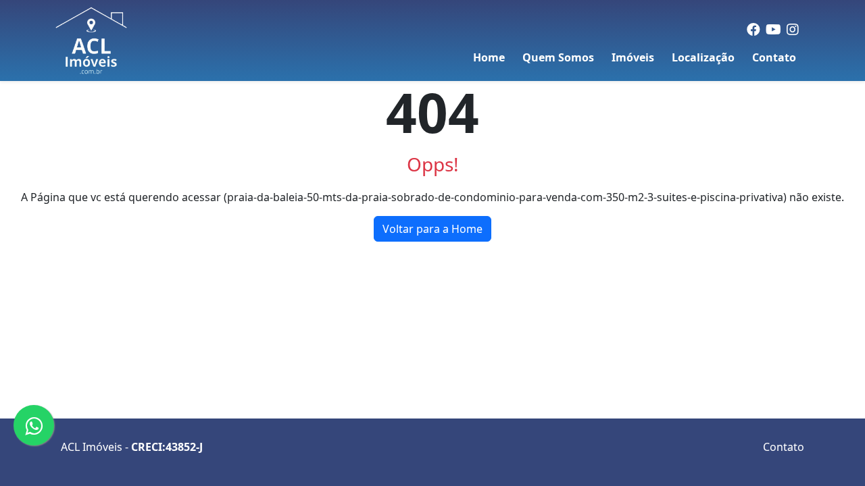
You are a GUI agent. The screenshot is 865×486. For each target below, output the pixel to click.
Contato (774, 57)
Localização (703, 57)
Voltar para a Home (432, 228)
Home (489, 57)
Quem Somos (558, 57)
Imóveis (633, 57)
